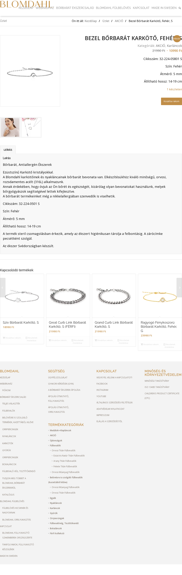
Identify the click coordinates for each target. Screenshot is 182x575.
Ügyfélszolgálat (57, 377)
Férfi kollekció (57, 533)
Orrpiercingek (10, 429)
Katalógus (8, 494)
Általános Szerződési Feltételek (115, 402)
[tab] (8, 150)
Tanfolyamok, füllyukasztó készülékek (18, 547)
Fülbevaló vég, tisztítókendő (18, 471)
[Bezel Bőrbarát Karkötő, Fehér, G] (3, 287)
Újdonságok (56, 440)
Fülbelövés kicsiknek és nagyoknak (15, 510)
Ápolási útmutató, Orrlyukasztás (58, 409)
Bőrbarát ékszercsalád (13, 397)
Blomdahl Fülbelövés (12, 501)
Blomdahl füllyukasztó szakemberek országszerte (17, 535)
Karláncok (174, 45)
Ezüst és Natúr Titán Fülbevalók (69, 455)
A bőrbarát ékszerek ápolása (64, 389)
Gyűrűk (6, 450)
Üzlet (3, 21)
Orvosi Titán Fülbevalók (63, 450)
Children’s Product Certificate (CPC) (162, 395)
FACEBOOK (102, 383)
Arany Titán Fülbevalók (64, 460)
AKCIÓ (160, 45)
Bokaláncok (9, 464)
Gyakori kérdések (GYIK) (61, 383)
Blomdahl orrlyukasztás (16, 519)
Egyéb (53, 498)
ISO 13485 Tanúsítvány (157, 387)
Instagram (102, 389)
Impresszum (103, 415)
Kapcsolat (6, 526)
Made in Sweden (8, 555)
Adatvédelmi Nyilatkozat (110, 408)
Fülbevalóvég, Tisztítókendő (64, 523)
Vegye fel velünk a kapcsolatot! (114, 377)
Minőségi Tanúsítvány (157, 380)
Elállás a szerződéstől (109, 421)
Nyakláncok (9, 436)
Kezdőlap (5, 377)
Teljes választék (11, 403)
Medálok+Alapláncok (60, 430)
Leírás (8, 149)
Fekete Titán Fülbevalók (65, 466)
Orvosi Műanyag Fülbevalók (65, 472)
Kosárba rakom (171, 101)
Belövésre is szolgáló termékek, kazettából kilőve (17, 420)
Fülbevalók (8, 410)
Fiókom (6, 390)
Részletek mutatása (32, 339)
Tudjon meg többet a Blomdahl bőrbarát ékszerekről (14, 483)
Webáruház (6, 383)
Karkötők (7, 443)
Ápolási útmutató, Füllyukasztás (58, 398)
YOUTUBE (101, 396)
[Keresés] (180, 8)
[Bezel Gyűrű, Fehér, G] (179, 287)
